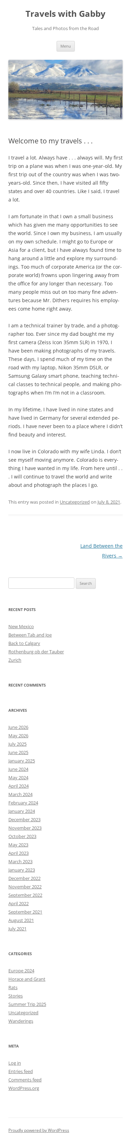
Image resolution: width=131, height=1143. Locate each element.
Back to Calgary (24, 643)
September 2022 (25, 895)
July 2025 (17, 744)
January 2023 (21, 870)
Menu (65, 46)
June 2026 (18, 727)
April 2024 (18, 786)
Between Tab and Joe (30, 635)
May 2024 (18, 777)
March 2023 (20, 861)
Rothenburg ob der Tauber (36, 651)
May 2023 (18, 845)
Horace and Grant (26, 979)
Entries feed (20, 1071)
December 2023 (24, 819)
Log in (14, 1063)
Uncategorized (75, 502)
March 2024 (20, 794)
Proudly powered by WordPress (38, 1130)
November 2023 (25, 828)
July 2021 (17, 928)
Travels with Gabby (65, 13)
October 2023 (22, 836)
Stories (15, 996)
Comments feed (25, 1080)
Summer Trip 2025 (27, 1004)
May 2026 (18, 735)
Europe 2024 (21, 970)
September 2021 (25, 912)
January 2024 (21, 811)
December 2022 (24, 878)
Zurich (14, 660)
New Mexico (21, 626)
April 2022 (18, 903)
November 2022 (25, 886)
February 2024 (23, 803)
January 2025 (21, 761)
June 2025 (18, 752)
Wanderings (20, 1021)
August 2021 (21, 920)
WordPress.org (23, 1088)
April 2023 (18, 853)
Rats (12, 987)
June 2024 (18, 769)
